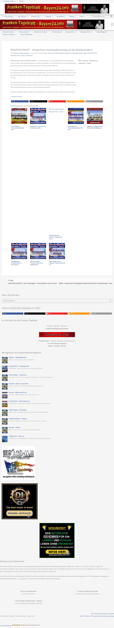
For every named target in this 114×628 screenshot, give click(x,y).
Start (92, 613)
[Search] (111, 16)
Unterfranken (29, 55)
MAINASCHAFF (92, 53)
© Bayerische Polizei (16, 96)
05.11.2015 (44, 53)
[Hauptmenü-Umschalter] (112, 24)
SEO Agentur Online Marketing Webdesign (102, 616)
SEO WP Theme (84, 616)
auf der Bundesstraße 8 (58, 53)
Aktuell (49, 53)
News (19, 55)
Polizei (23, 55)
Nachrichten (14, 55)
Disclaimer (104, 613)
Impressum (111, 613)
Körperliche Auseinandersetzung (73, 53)
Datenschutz (97, 613)
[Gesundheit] (57, 540)
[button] (15, 1)
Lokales (85, 53)
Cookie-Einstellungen (5, 625)
